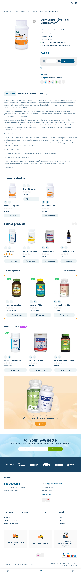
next (75, 223)
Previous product (13, 271)
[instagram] (44, 500)
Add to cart (68, 61)
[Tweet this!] (45, 82)
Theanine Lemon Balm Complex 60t (49, 252)
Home (6, 12)
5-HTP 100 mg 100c (11, 205)
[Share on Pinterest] (49, 82)
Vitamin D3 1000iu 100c (30, 252)
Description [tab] (10, 94)
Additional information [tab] (27, 94)
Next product (69, 271)
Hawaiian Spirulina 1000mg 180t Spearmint (40, 361)
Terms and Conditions (58, 563)
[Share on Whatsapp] (56, 82)
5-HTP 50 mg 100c (30, 189)
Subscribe (57, 449)
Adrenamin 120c (48, 205)
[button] (34, 21)
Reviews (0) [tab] (43, 94)
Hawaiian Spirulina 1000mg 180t (13, 306)
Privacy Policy (71, 563)
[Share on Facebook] (42, 82)
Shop (12, 12)
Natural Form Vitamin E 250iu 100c (13, 361)
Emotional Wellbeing (23, 12)
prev (73, 223)
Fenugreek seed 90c (62, 305)
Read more (13, 261)
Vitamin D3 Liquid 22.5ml (67, 252)
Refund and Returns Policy (69, 565)
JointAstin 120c (36, 305)
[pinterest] (48, 500)
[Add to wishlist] (41, 68)
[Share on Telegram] (63, 82)
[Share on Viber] (59, 82)
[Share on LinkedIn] (52, 82)
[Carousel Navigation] (74, 223)
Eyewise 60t (59, 360)
